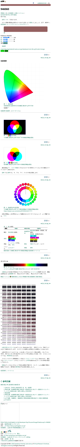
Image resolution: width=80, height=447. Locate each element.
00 (46, 58)
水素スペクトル (19, 13)
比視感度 (11, 13)
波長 (3, 19)
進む (48, 58)
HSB (6, 15)
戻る (43, 58)
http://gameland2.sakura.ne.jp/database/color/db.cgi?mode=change (24, 49)
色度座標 (3, 24)
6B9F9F (5, 43)
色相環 (4, 46)
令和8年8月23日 (42, 3)
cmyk (2, 49)
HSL (9, 15)
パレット (8, 24)
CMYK (12, 15)
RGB (3, 15)
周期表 (3, 13)
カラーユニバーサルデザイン (19, 24)
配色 (15, 15)
